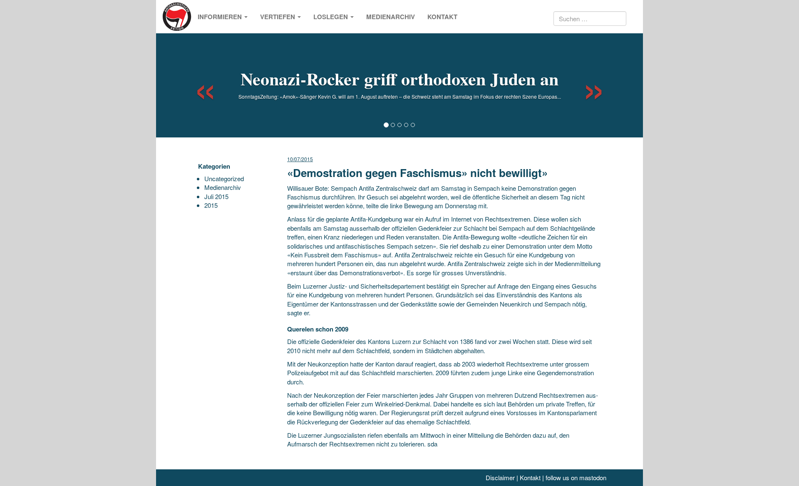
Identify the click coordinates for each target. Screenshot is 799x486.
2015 (211, 205)
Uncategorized (224, 178)
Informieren (220, 16)
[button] (197, 85)
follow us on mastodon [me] (576, 477)
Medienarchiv (390, 16)
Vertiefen (278, 16)
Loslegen (331, 16)
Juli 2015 (216, 196)
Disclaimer (500, 477)
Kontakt (442, 16)
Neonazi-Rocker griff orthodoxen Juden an (399, 78)
